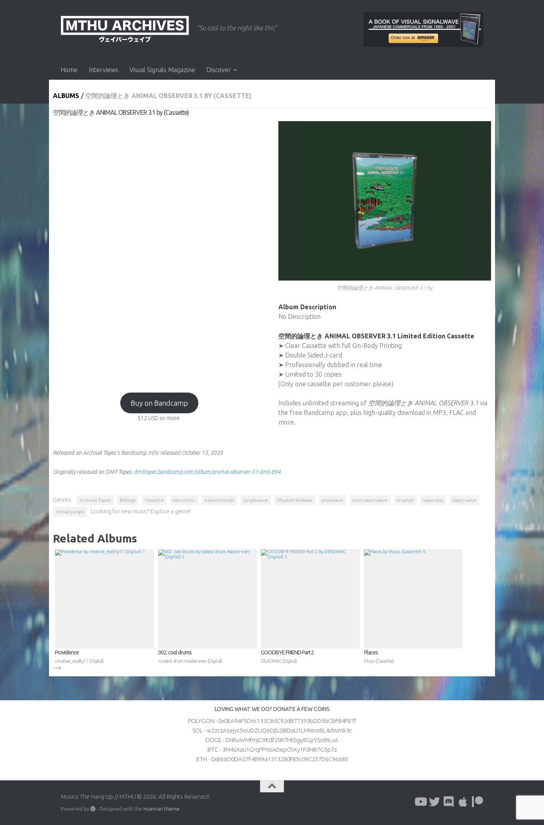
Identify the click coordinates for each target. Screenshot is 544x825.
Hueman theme (161, 808)
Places (379, 656)
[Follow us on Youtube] (420, 801)
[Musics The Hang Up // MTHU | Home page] (125, 30)
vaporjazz (433, 500)
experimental (219, 500)
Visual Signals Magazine (162, 69)
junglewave (255, 500)
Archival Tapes (95, 500)
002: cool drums (190, 656)
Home (69, 69)
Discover (218, 69)
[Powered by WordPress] (93, 808)
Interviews (103, 69)
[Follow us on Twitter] (434, 801)
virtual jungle (70, 511)
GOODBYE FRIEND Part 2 (287, 656)
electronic (184, 500)
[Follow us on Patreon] (477, 801)
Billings (127, 500)
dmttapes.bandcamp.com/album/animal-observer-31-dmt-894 (207, 472)
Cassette (154, 500)
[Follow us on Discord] (448, 801)
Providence (79, 656)
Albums (66, 95)
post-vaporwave (369, 500)
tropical (405, 500)
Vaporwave (464, 500)
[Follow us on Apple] (463, 801)
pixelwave (332, 500)
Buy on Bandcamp (159, 403)
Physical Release (295, 500)
